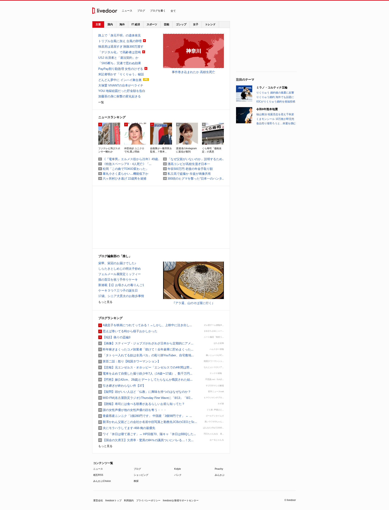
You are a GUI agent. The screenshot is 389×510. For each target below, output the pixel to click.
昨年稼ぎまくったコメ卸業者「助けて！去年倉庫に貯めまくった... (145, 349)
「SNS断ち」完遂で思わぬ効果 (119, 63)
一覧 (101, 102)
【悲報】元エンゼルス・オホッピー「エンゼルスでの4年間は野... (145, 367)
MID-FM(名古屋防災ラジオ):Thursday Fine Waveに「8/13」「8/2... (145, 397)
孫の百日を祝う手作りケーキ (118, 279)
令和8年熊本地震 (267, 109)
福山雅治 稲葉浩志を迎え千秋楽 (275, 114)
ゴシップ (181, 24)
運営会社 (98, 500)
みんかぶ (219, 475)
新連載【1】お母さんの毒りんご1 (121, 285)
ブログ (141, 10)
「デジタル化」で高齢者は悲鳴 (119, 52)
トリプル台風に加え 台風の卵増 (120, 41)
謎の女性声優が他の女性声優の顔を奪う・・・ (132, 409)
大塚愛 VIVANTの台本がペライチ (120, 85)
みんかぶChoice (102, 481)
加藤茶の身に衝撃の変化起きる (119, 96)
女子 (195, 24)
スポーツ (152, 24)
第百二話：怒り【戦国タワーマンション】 (129, 361)
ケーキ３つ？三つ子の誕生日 (118, 290)
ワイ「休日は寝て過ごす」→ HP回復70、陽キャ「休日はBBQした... (147, 433)
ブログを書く (158, 10)
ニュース (127, 10)
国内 (110, 24)
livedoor (104, 10)
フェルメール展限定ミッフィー (119, 274)
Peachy (219, 468)
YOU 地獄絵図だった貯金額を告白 (121, 91)
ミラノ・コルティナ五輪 (271, 87)
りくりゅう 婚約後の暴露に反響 (275, 92)
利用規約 (129, 500)
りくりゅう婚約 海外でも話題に (275, 97)
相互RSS (98, 475)
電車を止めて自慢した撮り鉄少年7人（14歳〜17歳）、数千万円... (145, 373)
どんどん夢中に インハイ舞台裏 (120, 80)
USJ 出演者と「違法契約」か (118, 57)
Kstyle (177, 468)
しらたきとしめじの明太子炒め (119, 268)
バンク (178, 475)
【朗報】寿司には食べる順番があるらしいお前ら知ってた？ (141, 403)
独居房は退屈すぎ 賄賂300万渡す (120, 46)
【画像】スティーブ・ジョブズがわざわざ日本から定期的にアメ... (145, 343)
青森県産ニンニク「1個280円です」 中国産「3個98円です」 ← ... (145, 415)
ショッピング (141, 475)
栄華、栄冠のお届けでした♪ (117, 263)
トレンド (210, 24)
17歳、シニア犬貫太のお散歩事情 (121, 296)
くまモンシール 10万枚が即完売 (275, 118)
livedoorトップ (113, 500)
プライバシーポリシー (148, 500)
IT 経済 (135, 24)
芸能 (166, 24)
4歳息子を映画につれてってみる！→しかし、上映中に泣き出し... (145, 325)
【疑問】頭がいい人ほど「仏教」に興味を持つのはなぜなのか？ (144, 391)
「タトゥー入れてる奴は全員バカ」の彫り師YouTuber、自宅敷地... (146, 355)
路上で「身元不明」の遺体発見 (119, 35)
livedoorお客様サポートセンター (181, 500)
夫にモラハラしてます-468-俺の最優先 (126, 427)
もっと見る (105, 301)
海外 (122, 24)
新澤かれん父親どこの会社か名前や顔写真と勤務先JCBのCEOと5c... (147, 421)
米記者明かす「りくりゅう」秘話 (121, 74)
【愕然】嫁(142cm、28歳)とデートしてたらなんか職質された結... (145, 379)
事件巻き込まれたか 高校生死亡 (193, 72)
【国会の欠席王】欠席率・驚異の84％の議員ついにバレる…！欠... (145, 440)
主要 (98, 24)
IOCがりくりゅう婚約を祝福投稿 (275, 101)
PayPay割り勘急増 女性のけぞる (120, 68)
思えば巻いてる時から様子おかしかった (127, 331)
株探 (136, 481)
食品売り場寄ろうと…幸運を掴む (276, 123)
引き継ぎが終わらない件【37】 (121, 385)
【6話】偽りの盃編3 (114, 337)
